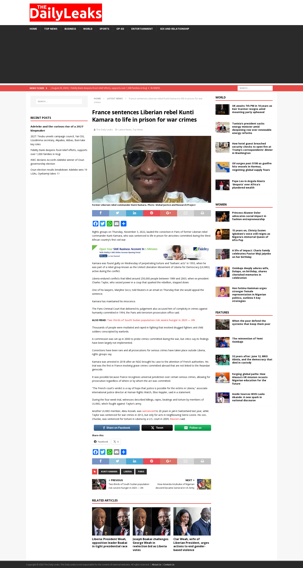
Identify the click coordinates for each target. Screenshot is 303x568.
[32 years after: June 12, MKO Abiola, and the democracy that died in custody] (223, 360)
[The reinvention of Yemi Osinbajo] (223, 342)
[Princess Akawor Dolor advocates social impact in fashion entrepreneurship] (223, 216)
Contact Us (168, 564)
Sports (104, 28)
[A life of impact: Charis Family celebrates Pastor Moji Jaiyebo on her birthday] (223, 254)
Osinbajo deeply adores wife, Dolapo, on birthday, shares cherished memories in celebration (250, 272)
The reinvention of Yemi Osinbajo (247, 340)
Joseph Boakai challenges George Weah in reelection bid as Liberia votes (150, 544)
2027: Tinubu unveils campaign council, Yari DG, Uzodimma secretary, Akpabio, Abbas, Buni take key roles (58, 140)
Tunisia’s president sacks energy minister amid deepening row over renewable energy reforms (251, 128)
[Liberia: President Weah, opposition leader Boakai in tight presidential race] (111, 521)
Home (33, 28)
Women (221, 204)
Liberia (128, 471)
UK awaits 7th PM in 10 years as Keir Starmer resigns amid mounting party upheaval (252, 109)
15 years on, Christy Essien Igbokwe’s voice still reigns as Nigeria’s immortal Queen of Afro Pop (251, 235)
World (87, 28)
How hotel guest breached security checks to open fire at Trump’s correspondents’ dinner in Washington (252, 148)
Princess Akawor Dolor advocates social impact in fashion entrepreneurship (249, 216)
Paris (141, 471)
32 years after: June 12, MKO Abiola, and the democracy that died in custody (252, 359)
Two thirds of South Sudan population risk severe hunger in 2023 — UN (151, 320)
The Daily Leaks (104, 129)
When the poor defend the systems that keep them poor (251, 322)
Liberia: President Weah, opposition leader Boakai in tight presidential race (109, 542)
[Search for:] (255, 88)
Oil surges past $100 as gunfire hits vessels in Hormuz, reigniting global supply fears (252, 166)
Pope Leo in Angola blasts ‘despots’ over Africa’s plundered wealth (248, 184)
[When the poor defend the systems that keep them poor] (223, 324)
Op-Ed (120, 28)
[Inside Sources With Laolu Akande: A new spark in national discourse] (223, 397)
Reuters (175, 419)
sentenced (148, 411)
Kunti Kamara (109, 471)
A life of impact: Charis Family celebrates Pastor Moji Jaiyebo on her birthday (251, 253)
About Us (157, 564)
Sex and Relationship (174, 28)
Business (70, 28)
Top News (50, 28)
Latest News (125, 129)
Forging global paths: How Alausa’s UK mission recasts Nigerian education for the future (250, 378)
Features (222, 312)
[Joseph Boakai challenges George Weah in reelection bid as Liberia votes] (151, 521)
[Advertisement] (151, 58)
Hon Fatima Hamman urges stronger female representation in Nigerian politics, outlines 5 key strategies (249, 294)
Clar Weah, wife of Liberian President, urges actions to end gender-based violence (191, 544)
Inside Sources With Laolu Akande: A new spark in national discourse (248, 397)
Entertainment (142, 28)
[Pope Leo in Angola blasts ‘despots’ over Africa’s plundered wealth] (223, 185)
